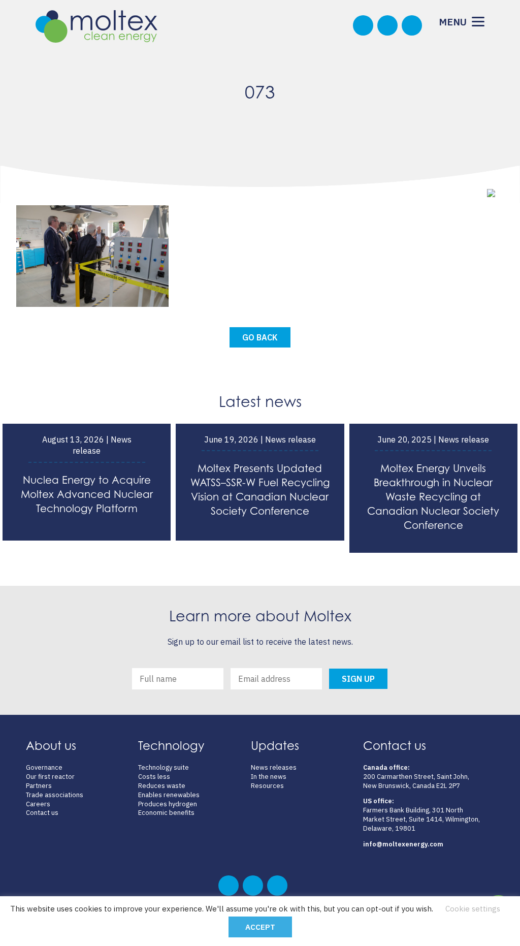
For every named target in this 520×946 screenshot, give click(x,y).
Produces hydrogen (167, 804)
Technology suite (163, 767)
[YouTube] (412, 25)
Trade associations (54, 795)
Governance (44, 767)
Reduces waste (161, 785)
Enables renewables (169, 795)
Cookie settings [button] (472, 908)
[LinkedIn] (387, 25)
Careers (38, 804)
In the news (268, 776)
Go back (260, 337)
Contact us (42, 812)
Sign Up (358, 679)
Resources (267, 785)
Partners (39, 785)
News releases (274, 767)
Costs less (154, 776)
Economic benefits (166, 812)
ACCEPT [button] (260, 927)
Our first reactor (50, 776)
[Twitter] (363, 25)
